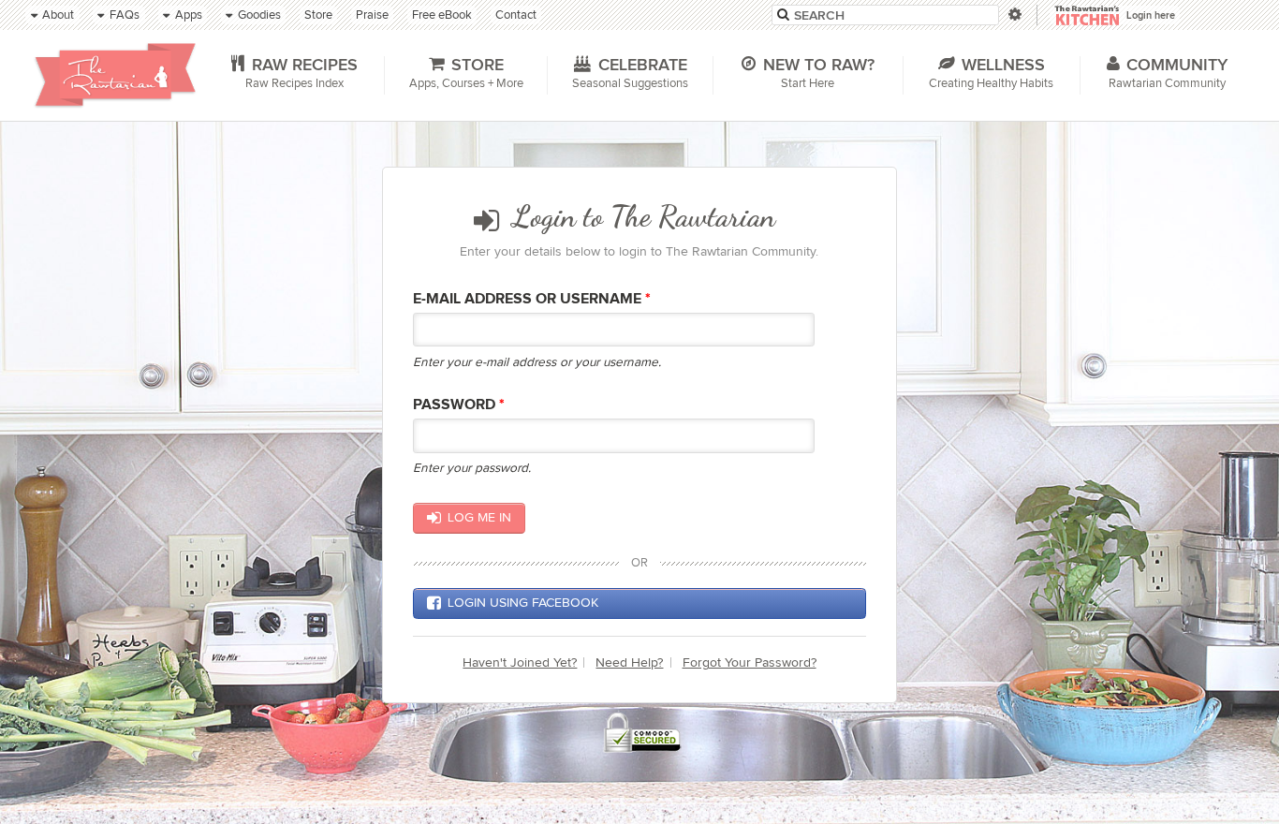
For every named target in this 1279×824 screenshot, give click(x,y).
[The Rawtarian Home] (115, 75)
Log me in (479, 517)
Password (459, 405)
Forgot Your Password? (749, 662)
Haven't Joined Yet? (520, 662)
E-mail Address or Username (532, 299)
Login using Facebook (523, 603)
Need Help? (629, 662)
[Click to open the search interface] (1014, 14)
